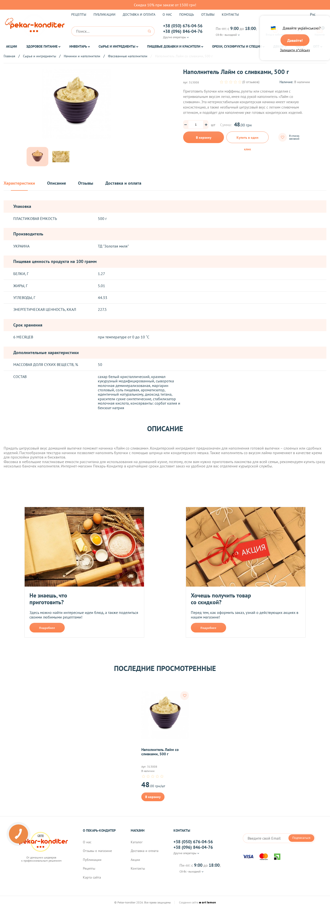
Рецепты (78, 14)
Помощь (186, 14)
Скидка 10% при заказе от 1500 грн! (165, 4)
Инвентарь (78, 46)
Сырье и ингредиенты (117, 46)
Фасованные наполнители (127, 56)
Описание (56, 183)
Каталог (137, 842)
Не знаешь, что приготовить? (48, 599)
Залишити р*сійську (295, 50)
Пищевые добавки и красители (173, 46)
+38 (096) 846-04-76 (182, 31)
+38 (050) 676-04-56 (182, 26)
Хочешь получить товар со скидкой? (221, 599)
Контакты (230, 14)
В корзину (203, 137)
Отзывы (208, 14)
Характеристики (19, 183)
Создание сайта (189, 902)
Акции (11, 46)
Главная (9, 56)
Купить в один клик (247, 139)
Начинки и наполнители (82, 56)
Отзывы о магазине (97, 851)
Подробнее (47, 628)
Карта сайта (92, 877)
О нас (167, 14)
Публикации (104, 14)
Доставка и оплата (139, 14)
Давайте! (295, 40)
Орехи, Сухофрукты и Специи (237, 46)
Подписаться (301, 838)
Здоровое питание (41, 46)
